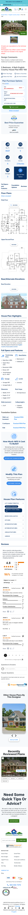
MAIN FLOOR (20, 778)
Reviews (24, 186)
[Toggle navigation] (25, 9)
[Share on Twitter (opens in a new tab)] (11, 611)
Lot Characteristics (12, 503)
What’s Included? (14, 110)
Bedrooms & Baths (11, 516)
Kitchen (7, 520)
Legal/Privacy (4, 859)
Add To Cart (15, 107)
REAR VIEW (13, 778)
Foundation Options (15, 186)
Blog (2, 873)
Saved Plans (17, 853)
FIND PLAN (23, 840)
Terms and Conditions (19, 859)
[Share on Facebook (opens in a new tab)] (8, 611)
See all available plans (19, 4)
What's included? (6, 196)
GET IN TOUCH (14, 821)
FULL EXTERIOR (4, 778)
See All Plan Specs (20, 175)
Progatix (14, 912)
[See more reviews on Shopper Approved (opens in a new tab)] (13, 611)
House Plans (4, 14)
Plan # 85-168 (21, 770)
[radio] (20, 562)
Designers (16, 856)
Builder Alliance (18, 866)
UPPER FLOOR (5, 781)
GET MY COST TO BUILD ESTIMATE (14, 458)
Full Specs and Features (4, 186)
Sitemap (17, 906)
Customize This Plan (14, 483)
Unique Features (10, 532)
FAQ (2, 862)
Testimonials (17, 862)
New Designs (4, 856)
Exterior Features (11, 528)
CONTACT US (5, 870)
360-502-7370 (15, 885)
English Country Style (14, 14)
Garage (7, 536)
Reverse (23, 33)
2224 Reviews (9, 569)
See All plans (14, 739)
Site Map (3, 866)
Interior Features (11, 524)
